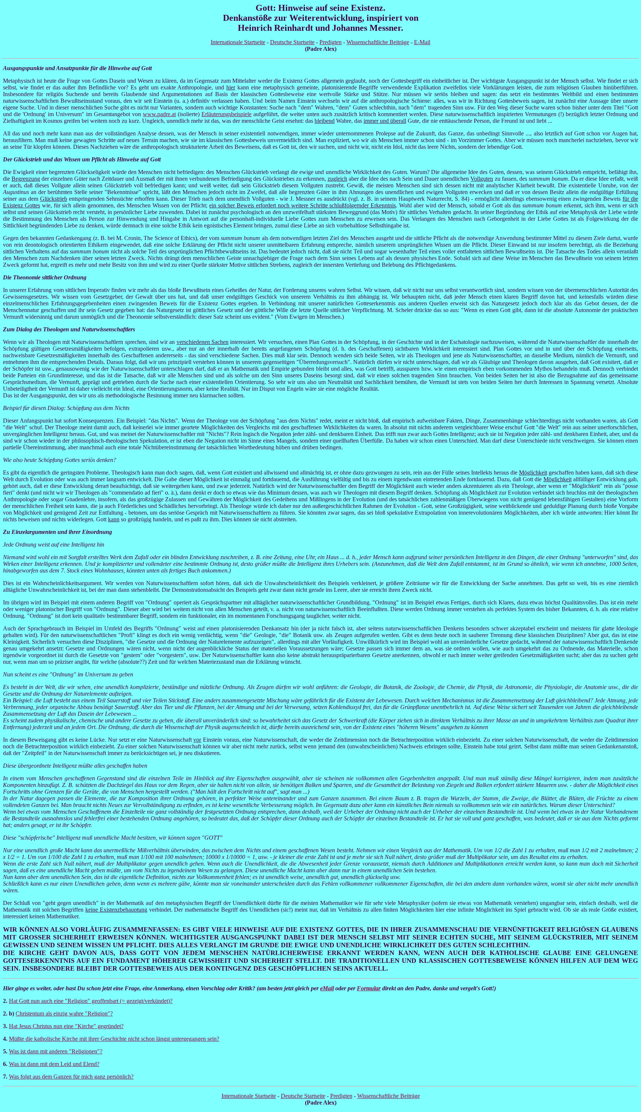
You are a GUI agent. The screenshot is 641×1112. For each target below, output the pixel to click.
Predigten (330, 42)
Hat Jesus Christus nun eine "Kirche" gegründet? (66, 1026)
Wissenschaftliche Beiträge (377, 42)
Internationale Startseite (238, 42)
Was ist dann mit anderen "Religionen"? (55, 1051)
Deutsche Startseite (292, 42)
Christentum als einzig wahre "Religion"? (64, 1013)
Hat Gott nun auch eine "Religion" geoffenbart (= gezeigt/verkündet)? (90, 1001)
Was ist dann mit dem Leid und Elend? (54, 1064)
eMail (327, 988)
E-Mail (422, 42)
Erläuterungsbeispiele (226, 114)
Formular (369, 988)
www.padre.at (159, 114)
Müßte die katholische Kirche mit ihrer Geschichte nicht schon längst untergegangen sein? (114, 1039)
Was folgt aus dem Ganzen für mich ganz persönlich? (71, 1076)
